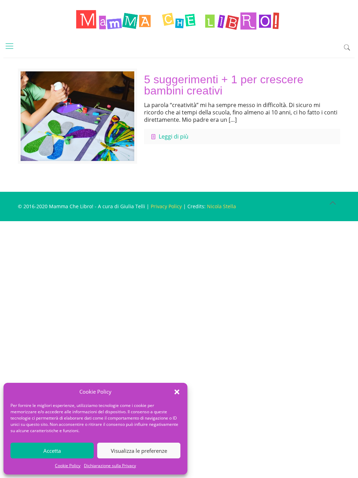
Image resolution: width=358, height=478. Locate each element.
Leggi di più (173, 136)
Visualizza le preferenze (139, 450)
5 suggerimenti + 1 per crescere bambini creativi (223, 85)
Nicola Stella (221, 206)
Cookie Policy (67, 466)
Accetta (52, 450)
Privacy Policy (166, 206)
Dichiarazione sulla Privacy (110, 466)
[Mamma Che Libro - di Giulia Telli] (179, 19)
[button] (176, 391)
